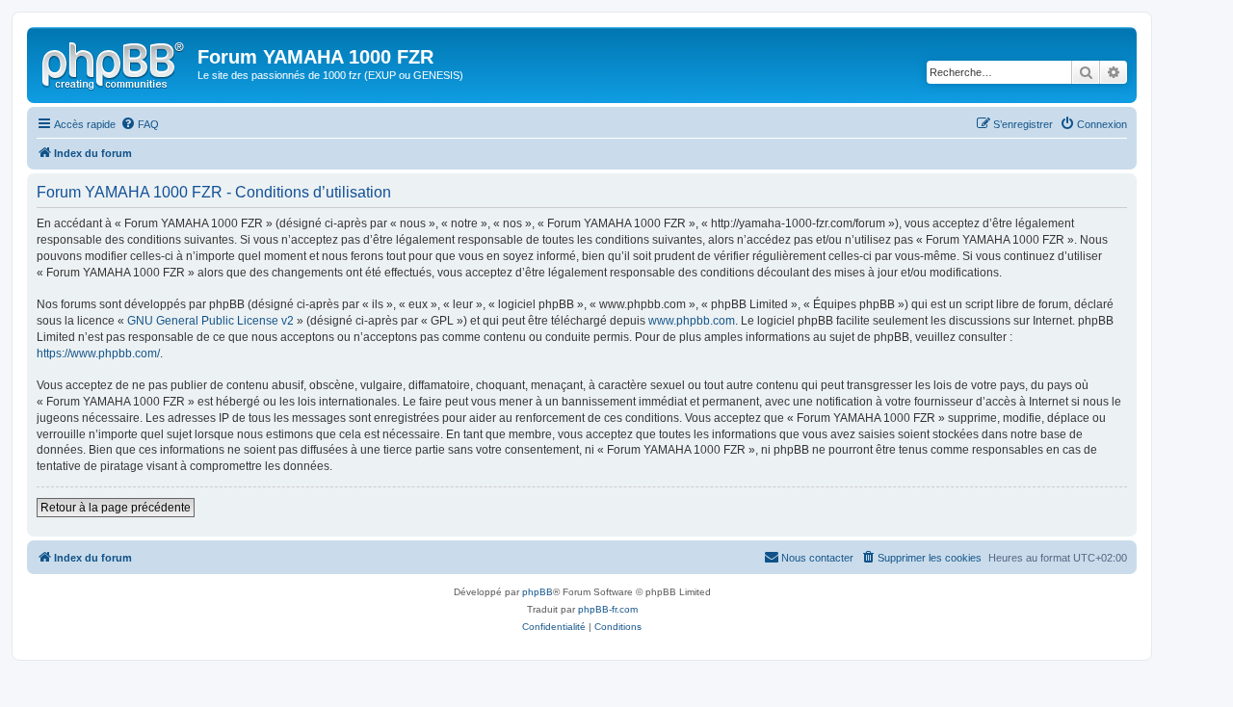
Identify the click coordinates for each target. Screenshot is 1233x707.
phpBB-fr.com (608, 609)
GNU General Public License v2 (210, 320)
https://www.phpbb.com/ (98, 353)
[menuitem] (139, 124)
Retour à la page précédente (115, 507)
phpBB (537, 592)
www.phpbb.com (691, 320)
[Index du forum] (114, 62)
